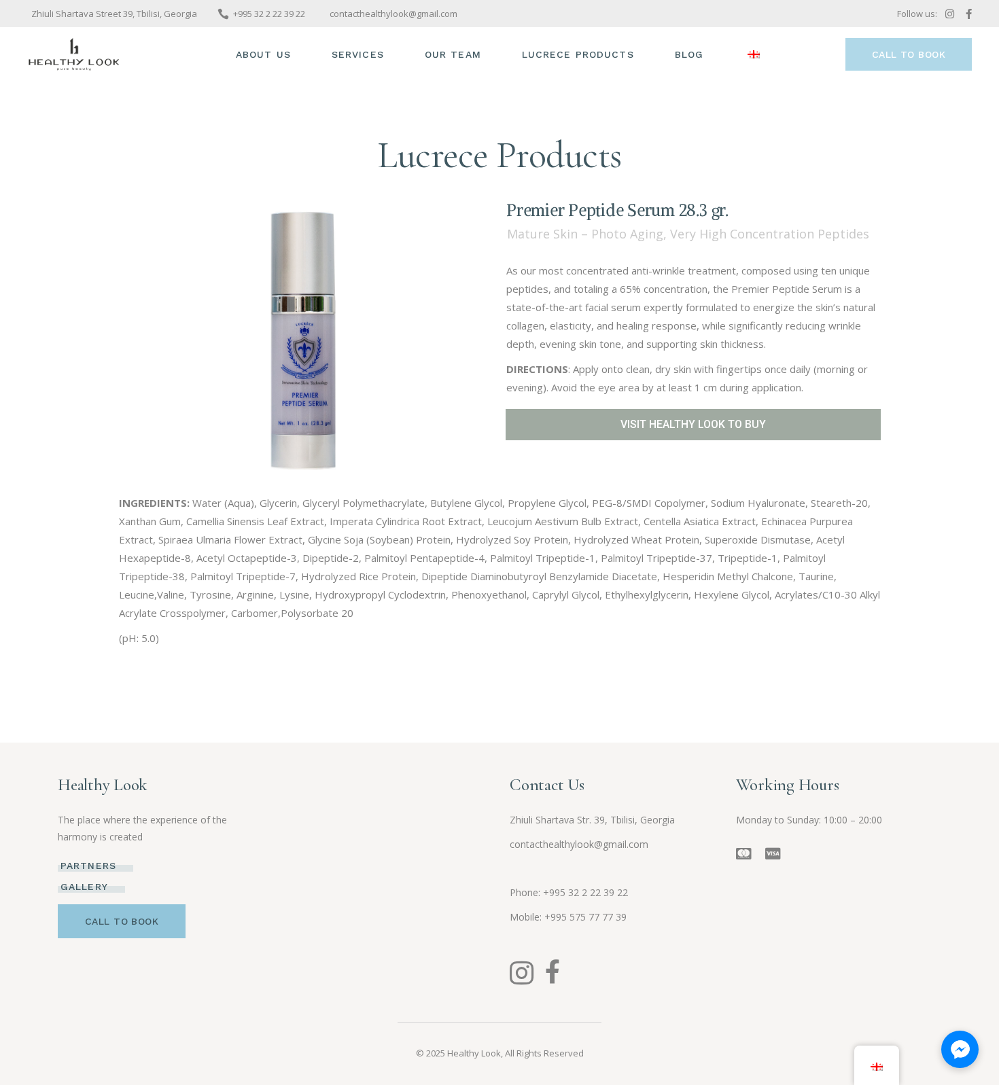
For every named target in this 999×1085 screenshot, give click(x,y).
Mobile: (527, 916)
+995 (585, 916)
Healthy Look (474, 1053)
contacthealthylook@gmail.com (579, 844)
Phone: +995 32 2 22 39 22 (569, 892)
